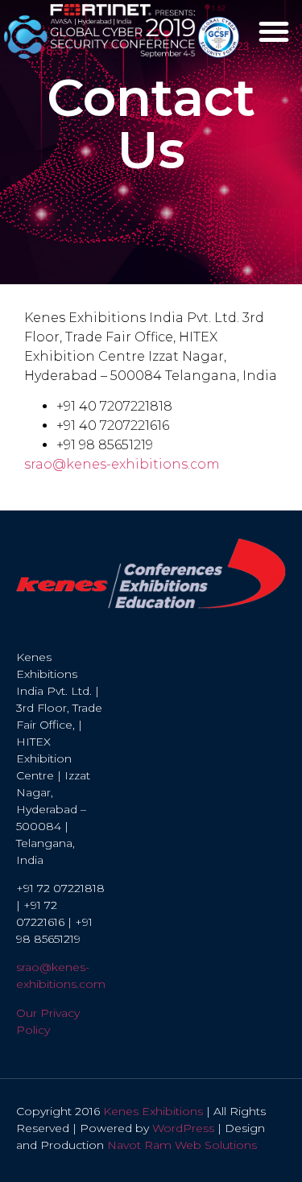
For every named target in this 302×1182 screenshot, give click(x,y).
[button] (274, 31)
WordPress (183, 1128)
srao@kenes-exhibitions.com (122, 464)
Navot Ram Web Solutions (182, 1145)
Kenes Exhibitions (153, 1111)
